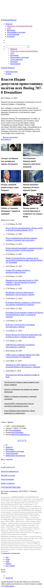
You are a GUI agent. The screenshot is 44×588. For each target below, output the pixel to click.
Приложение (15, 64)
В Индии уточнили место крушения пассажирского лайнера (20, 326)
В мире (8, 74)
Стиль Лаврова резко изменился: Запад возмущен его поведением (19, 412)
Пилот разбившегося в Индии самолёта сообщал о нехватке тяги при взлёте (21, 239)
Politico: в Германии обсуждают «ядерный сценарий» (20, 398)
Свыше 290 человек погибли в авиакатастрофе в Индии (18, 271)
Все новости (6, 139)
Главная (4, 68)
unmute (8, 564)
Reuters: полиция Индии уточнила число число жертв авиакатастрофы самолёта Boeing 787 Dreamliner (24, 260)
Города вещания (7, 479)
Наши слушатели (8, 483)
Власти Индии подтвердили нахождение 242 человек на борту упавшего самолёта (24, 336)
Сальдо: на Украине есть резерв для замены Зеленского (21, 390)
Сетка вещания (13, 34)
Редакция (11, 36)
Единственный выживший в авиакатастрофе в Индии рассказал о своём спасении (24, 249)
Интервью (11, 30)
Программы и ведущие (16, 32)
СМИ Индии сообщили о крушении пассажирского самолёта (20, 346)
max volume (10, 566)
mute (7, 561)
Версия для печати (10, 137)
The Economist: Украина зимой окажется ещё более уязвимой (21, 383)
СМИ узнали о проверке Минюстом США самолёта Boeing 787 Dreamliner (23, 356)
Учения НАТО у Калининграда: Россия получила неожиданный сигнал (19, 405)
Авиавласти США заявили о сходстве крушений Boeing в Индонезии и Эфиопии (23, 366)
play (7, 557)
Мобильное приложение (15, 456)
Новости (9, 24)
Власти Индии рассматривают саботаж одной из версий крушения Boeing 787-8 (24, 229)
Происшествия (11, 72)
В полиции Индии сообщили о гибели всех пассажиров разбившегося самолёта (23, 303)
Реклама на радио (8, 475)
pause (8, 559)
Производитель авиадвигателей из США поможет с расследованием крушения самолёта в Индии (22, 282)
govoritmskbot (15, 430)
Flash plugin (9, 586)
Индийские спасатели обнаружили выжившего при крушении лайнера (20, 293)
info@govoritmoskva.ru (21, 435)
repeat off (9, 578)
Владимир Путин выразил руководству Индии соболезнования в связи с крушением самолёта (24, 315)
